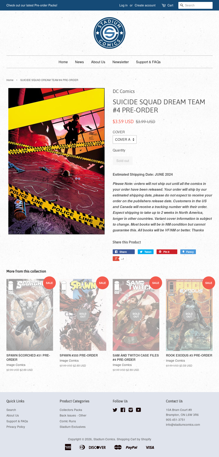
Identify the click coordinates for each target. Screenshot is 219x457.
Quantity (119, 150)
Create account (145, 5)
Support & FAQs (148, 61)
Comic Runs (68, 421)
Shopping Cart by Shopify (134, 439)
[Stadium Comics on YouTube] (138, 410)
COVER (119, 131)
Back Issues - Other (73, 415)
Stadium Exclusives (73, 426)
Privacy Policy (15, 426)
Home (63, 61)
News (79, 61)
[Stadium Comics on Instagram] (130, 410)
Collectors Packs (71, 410)
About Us (98, 61)
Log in (123, 5)
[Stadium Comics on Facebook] (122, 410)
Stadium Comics (104, 439)
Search (11, 410)
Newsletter (120, 61)
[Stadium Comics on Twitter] (115, 410)
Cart (170, 5)
